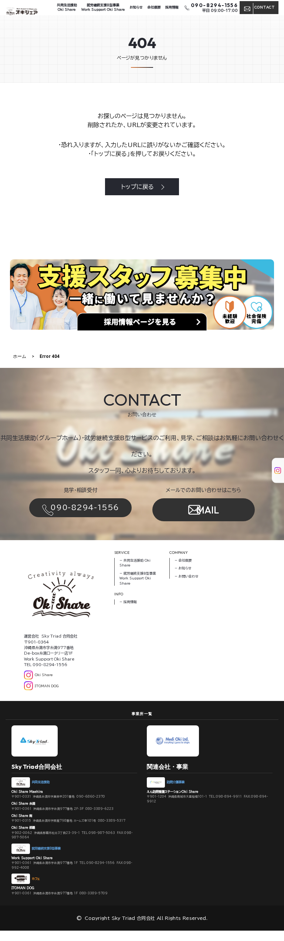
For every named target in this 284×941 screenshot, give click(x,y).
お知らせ (136, 7)
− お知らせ (183, 568)
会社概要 (154, 7)
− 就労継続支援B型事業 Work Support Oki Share (137, 578)
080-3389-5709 (94, 893)
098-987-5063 (102, 832)
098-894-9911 (229, 796)
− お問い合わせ (187, 576)
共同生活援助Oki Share (67, 7)
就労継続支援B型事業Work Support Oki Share (103, 7)
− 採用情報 (128, 601)
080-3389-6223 (99, 808)
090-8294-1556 (84, 507)
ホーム (19, 356)
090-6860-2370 (91, 796)
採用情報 (172, 7)
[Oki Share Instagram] (274, 465)
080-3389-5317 (111, 820)
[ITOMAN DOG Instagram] (274, 476)
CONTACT (264, 7)
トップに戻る (137, 187)
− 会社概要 (183, 560)
